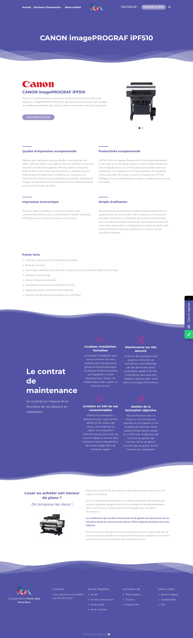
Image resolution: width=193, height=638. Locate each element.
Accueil (26, 7)
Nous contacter (99, 609)
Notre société (73, 7)
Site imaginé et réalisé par (95, 634)
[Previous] (113, 101)
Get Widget (189, 340)
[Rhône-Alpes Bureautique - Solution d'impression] (96, 7)
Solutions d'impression (102, 599)
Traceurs (130, 599)
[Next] (169, 101)
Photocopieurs (133, 594)
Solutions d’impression (47, 7)
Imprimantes (132, 604)
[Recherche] (169, 7)
